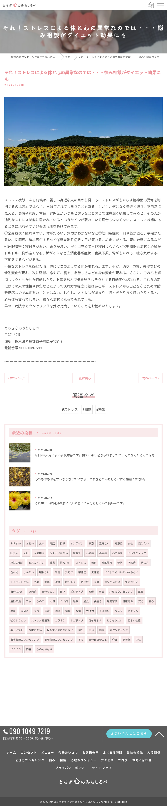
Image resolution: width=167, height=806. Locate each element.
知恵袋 (119, 543)
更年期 (126, 639)
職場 (52, 562)
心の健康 (117, 553)
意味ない (104, 543)
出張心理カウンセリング (24, 639)
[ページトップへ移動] (159, 733)
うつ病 (64, 601)
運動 (47, 611)
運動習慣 (112, 601)
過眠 (75, 601)
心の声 (40, 601)
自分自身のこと (98, 639)
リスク (119, 611)
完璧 (96, 582)
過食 (86, 601)
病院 (57, 572)
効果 (94, 562)
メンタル (133, 611)
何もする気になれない (60, 630)
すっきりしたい (19, 582)
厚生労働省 (16, 562)
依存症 (85, 582)
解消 (78, 611)
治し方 (145, 562)
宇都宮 (82, 572)
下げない (104, 611)
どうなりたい (114, 620)
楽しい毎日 (16, 630)
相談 (62, 543)
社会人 (14, 553)
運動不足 (15, 601)
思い (91, 630)
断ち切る (70, 582)
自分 (81, 630)
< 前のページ (16, 378)
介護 (114, 639)
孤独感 (90, 553)
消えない (65, 562)
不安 (81, 639)
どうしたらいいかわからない (121, 572)
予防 (120, 562)
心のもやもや (44, 649)
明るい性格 (134, 620)
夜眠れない (35, 630)
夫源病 (95, 572)
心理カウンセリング (121, 591)
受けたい (143, 543)
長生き (98, 601)
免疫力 (90, 611)
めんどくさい (36, 562)
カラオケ (60, 620)
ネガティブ (76, 620)
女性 (130, 543)
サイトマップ (102, 767)
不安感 (103, 553)
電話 (52, 543)
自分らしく (48, 591)
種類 (67, 611)
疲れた (77, 553)
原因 (140, 591)
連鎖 (57, 582)
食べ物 (14, 572)
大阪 (26, 553)
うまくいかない (59, 553)
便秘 (57, 611)
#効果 (100, 409)
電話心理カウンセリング (58, 639)
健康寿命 (128, 601)
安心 (141, 601)
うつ (36, 611)
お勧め (30, 543)
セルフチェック (137, 553)
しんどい (28, 572)
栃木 (101, 630)
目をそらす (95, 620)
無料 (41, 543)
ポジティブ (76, 591)
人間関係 (39, 553)
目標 (62, 591)
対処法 (69, 572)
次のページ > (150, 378)
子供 (28, 601)
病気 (138, 639)
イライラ (15, 649)
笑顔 (91, 591)
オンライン (77, 543)
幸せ (101, 591)
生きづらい (131, 582)
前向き (25, 611)
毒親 (47, 582)
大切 (52, 601)
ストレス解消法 (40, 620)
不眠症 (132, 562)
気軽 (36, 582)
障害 (28, 649)
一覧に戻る (83, 378)
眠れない (44, 572)
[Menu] (160, 5)
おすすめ (15, 543)
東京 (91, 543)
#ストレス (70, 409)
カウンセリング (119, 630)
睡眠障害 (107, 562)
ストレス (81, 562)
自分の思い (16, 591)
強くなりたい (18, 620)
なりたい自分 (112, 582)
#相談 (87, 409)
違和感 (33, 591)
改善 (13, 611)
